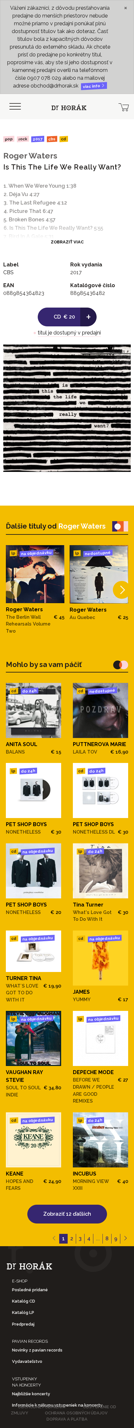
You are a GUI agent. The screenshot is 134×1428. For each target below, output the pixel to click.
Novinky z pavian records (37, 1350)
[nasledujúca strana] (125, 1239)
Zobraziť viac (67, 242)
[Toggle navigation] (15, 106)
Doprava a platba (67, 1419)
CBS (52, 138)
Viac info (92, 86)
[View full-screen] (120, 354)
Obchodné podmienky (42, 1406)
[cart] (123, 106)
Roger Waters (30, 155)
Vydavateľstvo (27, 1361)
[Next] (122, 590)
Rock (22, 138)
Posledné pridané (30, 1289)
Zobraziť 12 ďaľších (67, 1214)
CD (63, 139)
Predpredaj (23, 1324)
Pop (9, 138)
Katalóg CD (23, 1301)
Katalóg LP (23, 1312)
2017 (38, 139)
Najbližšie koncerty (31, 1393)
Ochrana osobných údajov (76, 1412)
